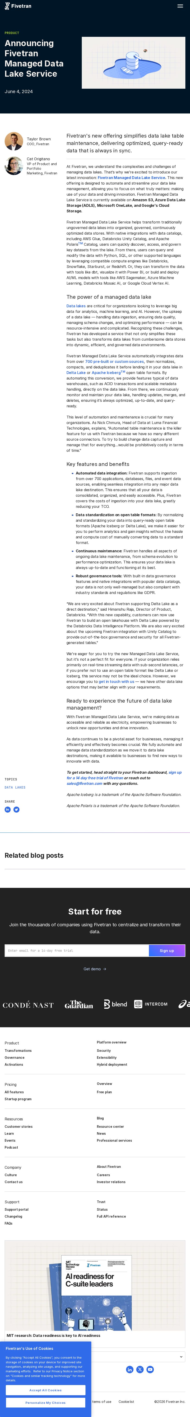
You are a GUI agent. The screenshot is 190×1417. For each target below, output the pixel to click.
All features (14, 1092)
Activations (14, 1064)
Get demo (92, 969)
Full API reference (111, 1216)
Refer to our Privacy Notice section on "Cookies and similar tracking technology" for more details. (45, 1375)
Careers (103, 1175)
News (101, 1133)
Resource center (110, 1126)
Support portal (16, 1209)
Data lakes (76, 306)
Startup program (18, 1099)
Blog (100, 1118)
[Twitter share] (16, 810)
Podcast (11, 1147)
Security (104, 1051)
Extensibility (107, 1057)
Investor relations (111, 1182)
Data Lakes (15, 787)
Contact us (14, 1182)
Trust (101, 1202)
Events (10, 1140)
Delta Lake (76, 372)
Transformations (18, 1051)
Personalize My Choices (45, 1402)
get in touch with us (116, 681)
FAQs (9, 1223)
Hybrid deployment (112, 1064)
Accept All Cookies (45, 1390)
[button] (180, 6)
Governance (15, 1057)
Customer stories (19, 1126)
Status (102, 1209)
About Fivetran (109, 1167)
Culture (11, 1175)
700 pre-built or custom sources (114, 361)
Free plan (104, 1092)
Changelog (13, 1216)
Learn (9, 1133)
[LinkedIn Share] (8, 810)
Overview (104, 1084)
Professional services (114, 1140)
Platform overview (112, 1042)
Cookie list (126, 1402)
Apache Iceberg (106, 372)
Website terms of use (95, 1402)
